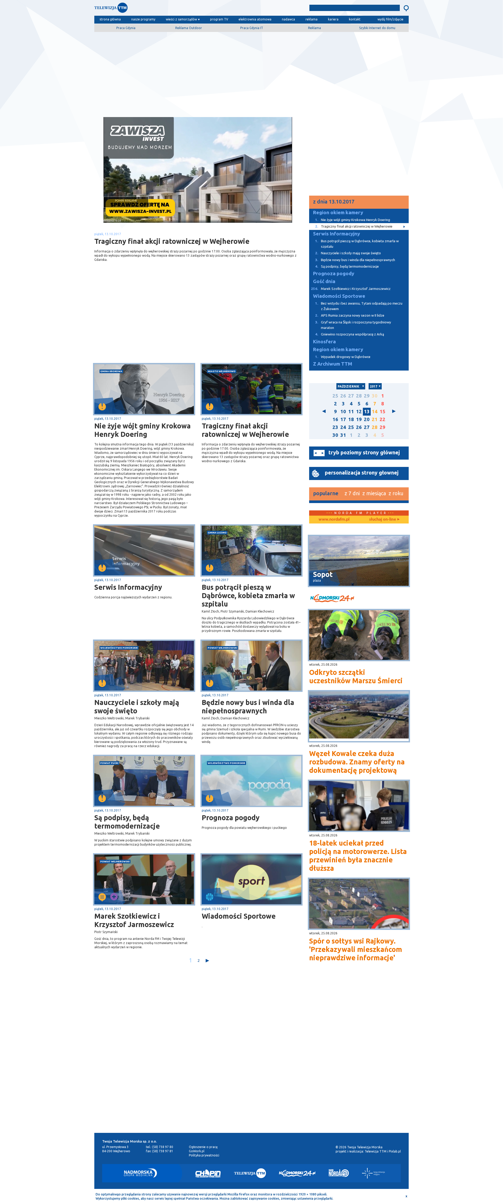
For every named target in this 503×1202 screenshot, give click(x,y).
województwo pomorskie (119, 647)
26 (343, 396)
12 (359, 411)
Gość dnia (324, 281)
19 (359, 419)
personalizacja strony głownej (361, 473)
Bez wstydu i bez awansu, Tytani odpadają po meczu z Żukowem (358, 306)
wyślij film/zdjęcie (390, 19)
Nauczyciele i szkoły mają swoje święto (136, 706)
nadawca (288, 19)
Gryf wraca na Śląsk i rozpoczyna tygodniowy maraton (353, 325)
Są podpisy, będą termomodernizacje (127, 822)
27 (351, 396)
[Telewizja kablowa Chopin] (208, 1173)
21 (375, 419)
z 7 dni (352, 493)
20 (367, 419)
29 (367, 396)
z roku (396, 493)
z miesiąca (374, 493)
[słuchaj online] (384, 519)
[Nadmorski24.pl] (297, 1173)
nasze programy (143, 19)
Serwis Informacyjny (128, 587)
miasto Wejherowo (222, 371)
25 (335, 396)
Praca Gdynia (125, 28)
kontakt (354, 19)
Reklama (314, 28)
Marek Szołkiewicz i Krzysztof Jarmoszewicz (134, 920)
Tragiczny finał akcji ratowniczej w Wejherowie (245, 430)
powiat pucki (109, 763)
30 (375, 396)
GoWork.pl (196, 1151)
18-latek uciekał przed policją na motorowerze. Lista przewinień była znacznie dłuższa (358, 855)
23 (335, 427)
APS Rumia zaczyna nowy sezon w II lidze (349, 315)
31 (343, 435)
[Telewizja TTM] (250, 1173)
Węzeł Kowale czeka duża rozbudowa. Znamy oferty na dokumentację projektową (357, 761)
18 (351, 419)
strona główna (110, 19)
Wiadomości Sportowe (239, 916)
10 (343, 411)
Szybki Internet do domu (377, 28)
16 (335, 419)
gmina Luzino (217, 532)
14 (375, 411)
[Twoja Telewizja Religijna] (373, 1173)
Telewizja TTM (375, 1151)
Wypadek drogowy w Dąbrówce (342, 357)
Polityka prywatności (204, 1155)
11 (351, 411)
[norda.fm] (334, 519)
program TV (219, 19)
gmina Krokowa (111, 371)
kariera (333, 19)
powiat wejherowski (222, 647)
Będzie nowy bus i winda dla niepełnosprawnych (248, 706)
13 (367, 411)
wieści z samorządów (181, 19)
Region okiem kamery (338, 212)
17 (343, 419)
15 (382, 411)
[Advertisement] (251, 72)
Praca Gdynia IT (251, 28)
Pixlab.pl (395, 1151)
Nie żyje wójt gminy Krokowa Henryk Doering (142, 430)
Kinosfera (324, 341)
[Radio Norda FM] (339, 1173)
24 (343, 427)
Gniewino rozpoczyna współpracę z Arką (349, 334)
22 (382, 419)
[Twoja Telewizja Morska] (148, 9)
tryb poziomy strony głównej (364, 452)
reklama (311, 19)
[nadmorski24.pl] (359, 599)
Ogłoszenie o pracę (203, 1147)
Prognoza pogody (231, 817)
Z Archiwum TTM (332, 364)
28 (359, 396)
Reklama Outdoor (188, 28)
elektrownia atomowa (255, 19)
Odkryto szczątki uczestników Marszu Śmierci (356, 676)
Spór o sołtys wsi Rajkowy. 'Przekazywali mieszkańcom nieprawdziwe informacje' (355, 949)
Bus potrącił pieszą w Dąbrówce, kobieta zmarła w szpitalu (248, 595)
